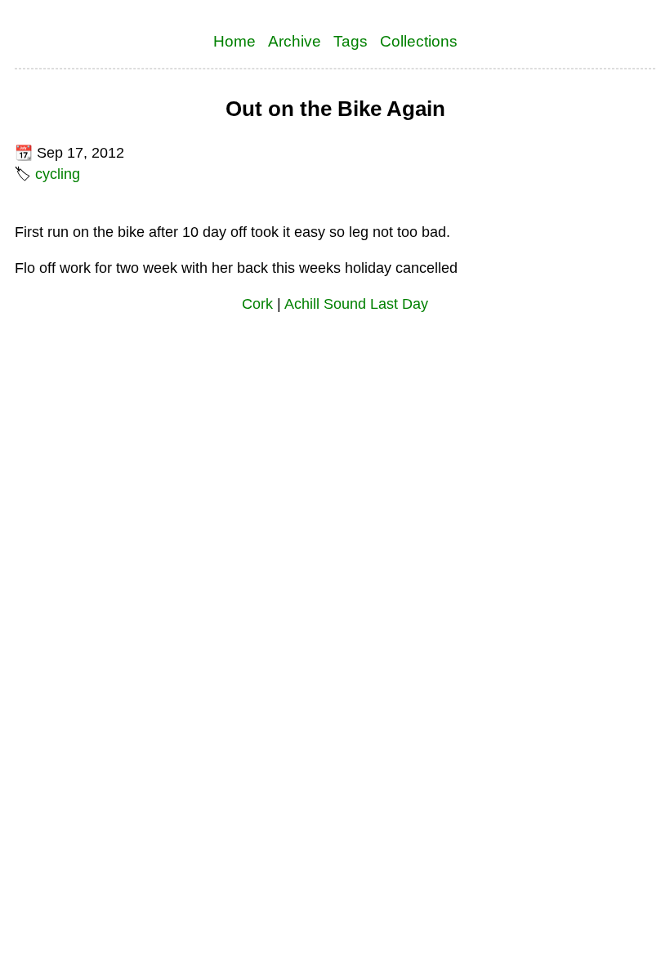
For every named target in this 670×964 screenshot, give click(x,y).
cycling (57, 174)
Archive (294, 41)
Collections (419, 41)
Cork (257, 304)
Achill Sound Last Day (356, 304)
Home (234, 41)
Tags (350, 41)
